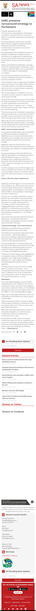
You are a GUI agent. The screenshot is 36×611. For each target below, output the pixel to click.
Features (14, 556)
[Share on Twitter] (17, 332)
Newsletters (16, 602)
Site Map (22, 606)
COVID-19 (18, 592)
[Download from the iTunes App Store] (23, 589)
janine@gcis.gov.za (8, 538)
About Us (8, 602)
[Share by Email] (25, 332)
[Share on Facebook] (14, 332)
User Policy (14, 606)
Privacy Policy (25, 602)
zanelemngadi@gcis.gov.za (11, 548)
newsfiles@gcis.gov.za (9, 520)
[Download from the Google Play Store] (12, 589)
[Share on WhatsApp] (21, 332)
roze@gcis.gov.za (7, 530)
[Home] (5, 6)
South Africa (6, 556)
